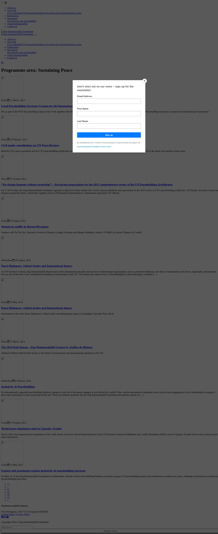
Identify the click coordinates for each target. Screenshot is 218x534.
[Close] (144, 81)
